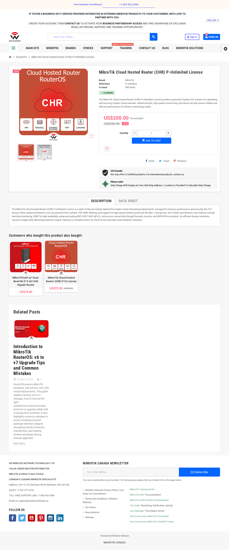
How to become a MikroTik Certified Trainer (152, 521)
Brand (102, 80)
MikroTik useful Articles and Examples (149, 500)
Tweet (166, 161)
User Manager (137, 511)
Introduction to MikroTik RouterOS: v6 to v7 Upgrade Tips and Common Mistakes (29, 360)
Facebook (12, 518)
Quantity (124, 133)
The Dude (135, 505)
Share (152, 161)
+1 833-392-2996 (128, 4)
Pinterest (181, 161)
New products (92, 512)
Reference (104, 83)
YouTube (31, 518)
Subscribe (201, 472)
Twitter (22, 518)
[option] (25, 268)
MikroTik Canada (115, 542)
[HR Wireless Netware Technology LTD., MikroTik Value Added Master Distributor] (15, 36)
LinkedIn (60, 518)
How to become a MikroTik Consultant (149, 516)
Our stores (90, 507)
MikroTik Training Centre (142, 489)
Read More (19, 443)
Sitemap (89, 517)
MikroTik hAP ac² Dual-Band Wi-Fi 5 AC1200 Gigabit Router (25, 281)
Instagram (50, 518)
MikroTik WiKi (137, 494)
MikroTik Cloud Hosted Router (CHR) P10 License (61, 279)
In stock (103, 87)
